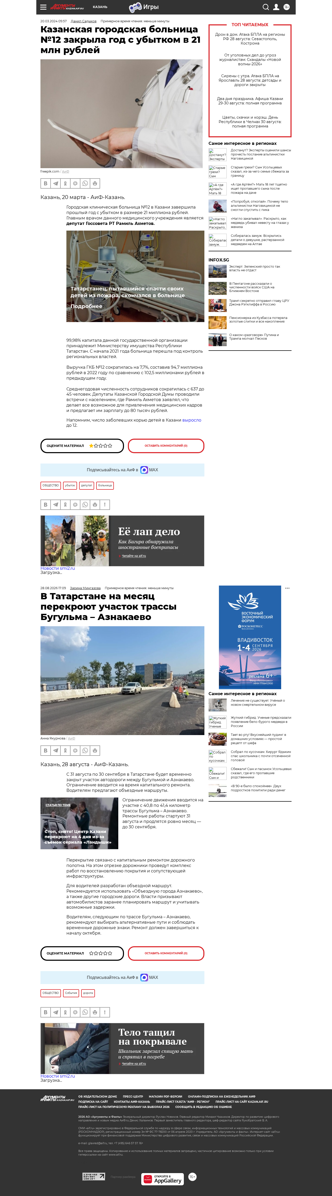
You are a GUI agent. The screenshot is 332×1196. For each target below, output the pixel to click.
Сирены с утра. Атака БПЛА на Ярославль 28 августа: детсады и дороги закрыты (250, 80)
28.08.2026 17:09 (53, 588)
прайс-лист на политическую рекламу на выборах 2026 (123, 1107)
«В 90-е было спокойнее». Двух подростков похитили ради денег (258, 788)
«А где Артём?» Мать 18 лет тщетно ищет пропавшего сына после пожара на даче (259, 188)
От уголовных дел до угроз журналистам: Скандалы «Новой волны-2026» (250, 59)
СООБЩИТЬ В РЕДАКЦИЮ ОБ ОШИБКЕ (203, 1107)
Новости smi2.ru (57, 568)
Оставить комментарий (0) (166, 445)
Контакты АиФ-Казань (132, 1102)
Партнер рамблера (123, 1176)
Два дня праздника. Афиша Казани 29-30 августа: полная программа (250, 101)
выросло (191, 420)
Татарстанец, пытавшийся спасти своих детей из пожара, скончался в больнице (128, 292)
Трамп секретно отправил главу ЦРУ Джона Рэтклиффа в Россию (259, 302)
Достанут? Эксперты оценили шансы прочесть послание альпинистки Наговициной (261, 154)
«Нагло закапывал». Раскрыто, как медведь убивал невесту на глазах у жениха (260, 223)
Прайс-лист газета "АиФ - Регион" (183, 1102)
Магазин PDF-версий (165, 1096)
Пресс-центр (133, 1096)
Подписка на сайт (93, 1102)
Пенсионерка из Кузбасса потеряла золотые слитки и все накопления (258, 319)
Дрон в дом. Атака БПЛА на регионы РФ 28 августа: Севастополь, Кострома (250, 39)
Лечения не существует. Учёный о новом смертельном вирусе (258, 703)
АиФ (65, 171)
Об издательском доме (97, 1096)
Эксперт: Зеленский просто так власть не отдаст (254, 268)
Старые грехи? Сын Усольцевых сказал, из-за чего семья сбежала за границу (260, 171)
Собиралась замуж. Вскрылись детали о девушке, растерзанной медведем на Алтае (257, 240)
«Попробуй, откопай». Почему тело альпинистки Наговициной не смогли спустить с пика (259, 206)
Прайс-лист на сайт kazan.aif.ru (242, 1102)
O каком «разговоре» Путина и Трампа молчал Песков (254, 336)
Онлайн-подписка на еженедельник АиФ (221, 1096)
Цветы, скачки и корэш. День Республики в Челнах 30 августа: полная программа (250, 122)
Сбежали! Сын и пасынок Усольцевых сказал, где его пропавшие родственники (261, 773)
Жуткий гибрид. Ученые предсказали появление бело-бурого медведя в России (261, 722)
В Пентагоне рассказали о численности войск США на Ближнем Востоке (251, 287)
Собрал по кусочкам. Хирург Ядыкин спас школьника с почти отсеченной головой (261, 756)
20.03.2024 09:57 (53, 21)
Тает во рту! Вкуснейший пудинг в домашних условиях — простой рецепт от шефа (258, 739)
